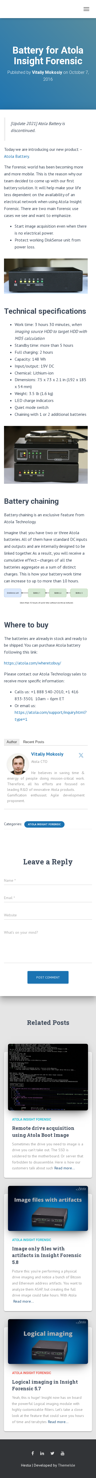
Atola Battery (16, 156)
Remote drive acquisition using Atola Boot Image (43, 1131)
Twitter (52, 1453)
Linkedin (42, 1453)
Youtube (62, 1453)
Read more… (64, 1168)
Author (12, 742)
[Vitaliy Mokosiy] (18, 764)
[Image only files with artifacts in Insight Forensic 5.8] (48, 1208)
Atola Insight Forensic (44, 824)
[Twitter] (81, 755)
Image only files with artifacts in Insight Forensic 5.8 (46, 1255)
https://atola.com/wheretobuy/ (32, 663)
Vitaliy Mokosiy (47, 754)
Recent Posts (33, 742)
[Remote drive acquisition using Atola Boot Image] (48, 1076)
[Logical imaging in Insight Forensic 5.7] (48, 1341)
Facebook (33, 1453)
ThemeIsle (66, 1465)
